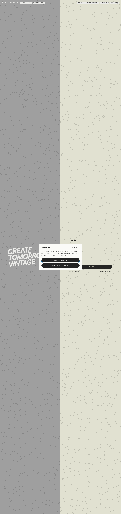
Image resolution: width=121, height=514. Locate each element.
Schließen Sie (76, 247)
